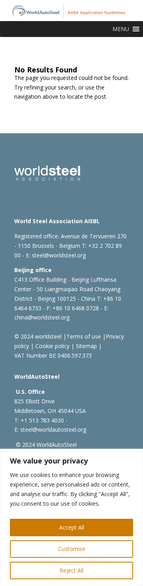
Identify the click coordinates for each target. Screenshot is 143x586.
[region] (71, 517)
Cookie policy (52, 346)
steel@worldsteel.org (59, 255)
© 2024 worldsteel (38, 336)
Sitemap (85, 346)
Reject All (71, 570)
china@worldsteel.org (42, 317)
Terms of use (83, 336)
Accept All (71, 527)
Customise (71, 549)
